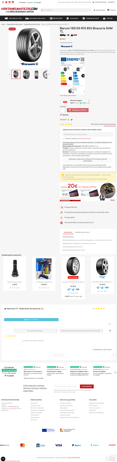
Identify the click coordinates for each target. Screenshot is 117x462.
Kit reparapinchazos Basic (44, 282)
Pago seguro (64, 408)
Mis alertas (92, 410)
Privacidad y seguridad (38, 410)
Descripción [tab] (68, 232)
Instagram (12, 2)
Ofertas (109, 18)
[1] (61, 124)
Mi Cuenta (34, 420)
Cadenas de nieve (92, 18)
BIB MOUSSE (57, 18)
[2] (63, 124)
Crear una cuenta (94, 408)
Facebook (3, 2)
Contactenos (35, 415)
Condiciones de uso (66, 405)
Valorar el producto (31, 320)
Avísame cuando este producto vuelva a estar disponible (88, 160)
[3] (66, 124)
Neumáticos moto (15, 18)
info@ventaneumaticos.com (10, 461)
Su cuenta (93, 400)
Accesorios (74, 18)
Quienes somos (35, 405)
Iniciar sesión (93, 405)
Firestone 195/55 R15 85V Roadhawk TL (73, 283)
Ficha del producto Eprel (68, 95)
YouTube (9, 2)
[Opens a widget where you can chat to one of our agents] (110, 458)
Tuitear (71, 119)
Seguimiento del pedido (96, 403)
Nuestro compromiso (37, 408)
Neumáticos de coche (37, 18)
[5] (71, 124)
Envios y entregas (65, 403)
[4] (69, 124)
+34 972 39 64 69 (100, 2)
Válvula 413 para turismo (14, 282)
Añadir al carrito (78, 110)
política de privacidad (84, 138)
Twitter (6, 2)
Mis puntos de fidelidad (96, 412)
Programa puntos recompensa (69, 417)
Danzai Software (74, 458)
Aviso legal (34, 403)
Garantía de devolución (67, 410)
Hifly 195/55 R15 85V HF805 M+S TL (102, 282)
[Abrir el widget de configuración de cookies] (3, 459)
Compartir (68, 119)
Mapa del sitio (35, 417)
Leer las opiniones (110, 126)
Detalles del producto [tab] (82, 232)
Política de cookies (36, 412)
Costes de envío (65, 415)
